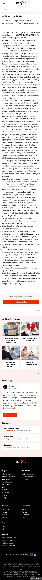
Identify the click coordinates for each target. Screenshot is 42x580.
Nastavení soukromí (8, 545)
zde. (21, 569)
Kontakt (4, 517)
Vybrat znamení (10, 415)
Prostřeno (26, 506)
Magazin (4, 526)
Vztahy (4, 498)
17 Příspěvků (8, 430)
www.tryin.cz (15, 563)
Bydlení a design (7, 482)
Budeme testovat (28, 474)
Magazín (5, 470)
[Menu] (3, 3)
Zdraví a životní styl (8, 477)
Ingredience (26, 515)
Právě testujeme (27, 477)
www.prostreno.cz (25, 563)
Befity (4, 523)
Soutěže (4, 515)
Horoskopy (5, 509)
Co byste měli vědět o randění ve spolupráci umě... (11, 340)
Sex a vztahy (6, 479)
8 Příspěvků (8, 447)
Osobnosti (5, 495)
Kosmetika (8, 445)
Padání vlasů (9, 437)
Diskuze (4, 512)
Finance (4, 490)
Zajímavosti (5, 492)
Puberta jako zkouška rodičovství (30, 363)
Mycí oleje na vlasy (11, 428)
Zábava (4, 487)
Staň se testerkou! (21, 302)
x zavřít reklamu (36, 578)
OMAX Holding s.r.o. (15, 573)
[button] (38, 9)
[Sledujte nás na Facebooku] (31, 554)
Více (14, 408)
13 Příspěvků (8, 439)
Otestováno (26, 479)
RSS (3, 500)
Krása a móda (6, 474)
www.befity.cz (35, 563)
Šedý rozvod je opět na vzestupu (30, 339)
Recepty (24, 512)
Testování (26, 470)
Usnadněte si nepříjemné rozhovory (10, 364)
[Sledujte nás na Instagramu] (34, 554)
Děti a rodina (6, 484)
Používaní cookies (7, 543)
